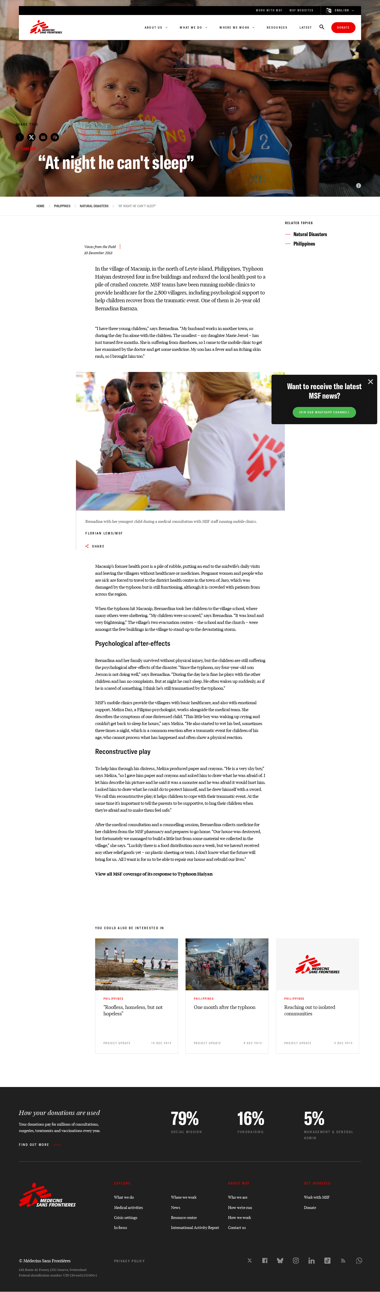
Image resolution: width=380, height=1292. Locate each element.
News (175, 1207)
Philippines (62, 206)
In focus (120, 1227)
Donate (343, 27)
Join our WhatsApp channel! (324, 412)
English (342, 10)
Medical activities (128, 1207)
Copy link (28, 148)
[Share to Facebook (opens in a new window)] (20, 137)
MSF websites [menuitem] (302, 10)
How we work (239, 1217)
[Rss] (343, 1261)
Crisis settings (125, 1217)
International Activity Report (195, 1227)
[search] (321, 27)
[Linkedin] (312, 1261)
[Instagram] (296, 1260)
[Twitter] (250, 1260)
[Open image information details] (358, 185)
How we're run (240, 1207)
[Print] (55, 137)
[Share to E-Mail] (43, 137)
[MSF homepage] (46, 27)
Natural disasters (94, 206)
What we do (124, 1197)
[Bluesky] (280, 1261)
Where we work (183, 1197)
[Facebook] (264, 1260)
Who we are (237, 1197)
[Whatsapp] (359, 1261)
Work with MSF (317, 1197)
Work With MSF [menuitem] (269, 10)
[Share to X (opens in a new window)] (31, 137)
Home (40, 206)
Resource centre (184, 1217)
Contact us (237, 1227)
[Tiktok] (327, 1261)
